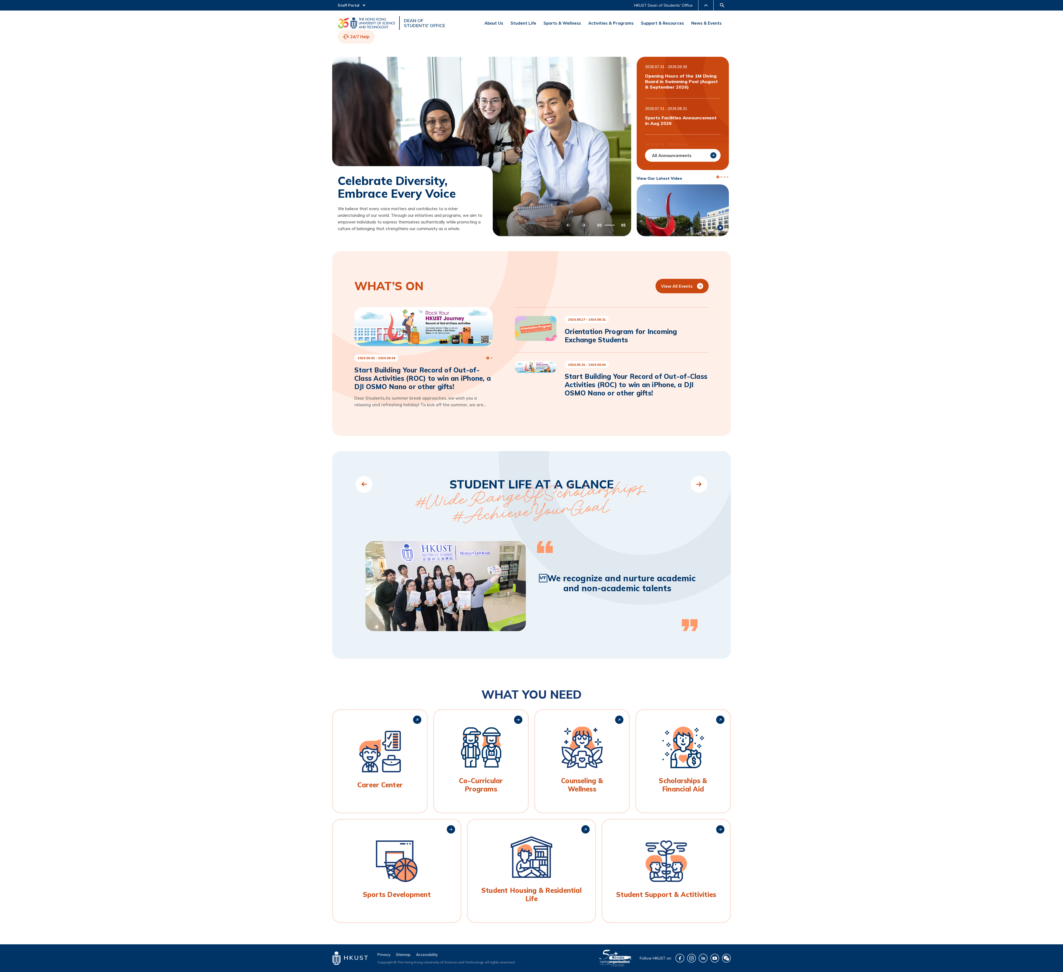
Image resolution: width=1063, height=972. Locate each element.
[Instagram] (691, 958)
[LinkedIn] (703, 958)
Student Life (523, 23)
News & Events (706, 23)
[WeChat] (726, 958)
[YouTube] (714, 958)
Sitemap (403, 954)
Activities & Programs (611, 23)
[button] (568, 225)
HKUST (355, 957)
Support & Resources (662, 23)
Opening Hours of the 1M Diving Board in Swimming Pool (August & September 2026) (681, 81)
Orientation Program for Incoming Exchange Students (621, 335)
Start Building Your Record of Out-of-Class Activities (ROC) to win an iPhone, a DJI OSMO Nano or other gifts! (636, 384)
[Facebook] (679, 958)
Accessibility (427, 954)
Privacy (383, 954)
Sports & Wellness (562, 23)
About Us (493, 23)
